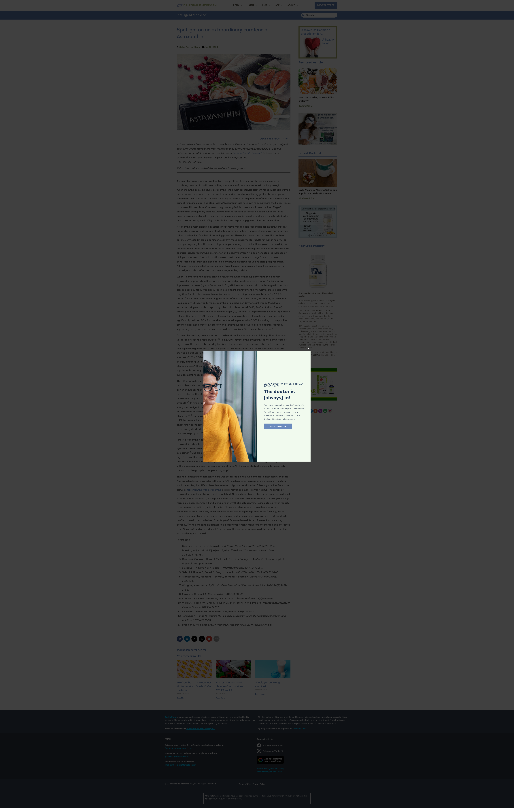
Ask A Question (278, 426)
